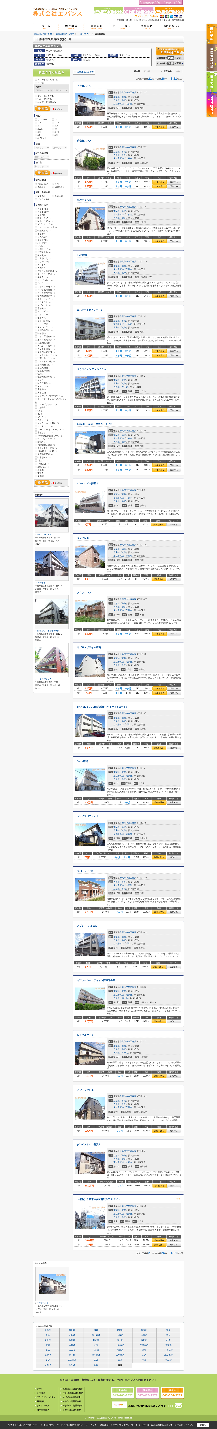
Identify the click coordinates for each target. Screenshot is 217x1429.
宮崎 (144, 1360)
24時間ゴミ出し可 (47, 451)
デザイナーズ (45, 224)
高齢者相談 (44, 240)
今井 (48, 1335)
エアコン (42, 386)
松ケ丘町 (168, 1355)
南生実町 (72, 1360)
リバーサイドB (85, 871)
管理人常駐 (44, 252)
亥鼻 (168, 1330)
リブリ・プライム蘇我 (89, 647)
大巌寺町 (120, 1345)
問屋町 (120, 1350)
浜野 (124, 100)
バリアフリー (45, 243)
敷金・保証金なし (45, 96)
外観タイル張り (46, 346)
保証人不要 (44, 230)
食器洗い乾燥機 (46, 352)
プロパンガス (45, 321)
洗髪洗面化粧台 (46, 377)
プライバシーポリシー (47, 1397)
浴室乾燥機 (44, 367)
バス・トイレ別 (46, 361)
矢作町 (72, 1365)
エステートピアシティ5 (89, 310)
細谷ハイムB (84, 200)
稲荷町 (144, 1330)
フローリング (45, 299)
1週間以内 (59, 187)
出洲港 (96, 1350)
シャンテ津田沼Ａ (43, 679)
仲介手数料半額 (46, 293)
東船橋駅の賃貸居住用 (73, 1388)
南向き (41, 473)
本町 (144, 1355)
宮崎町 (168, 1360)
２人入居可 (44, 237)
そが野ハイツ (84, 86)
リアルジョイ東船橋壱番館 (47, 631)
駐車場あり (44, 457)
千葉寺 (129, 269)
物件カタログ (43, 1410)
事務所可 (42, 234)
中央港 (72, 1350)
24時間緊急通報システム (50, 436)
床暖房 (41, 389)
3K (55, 129)
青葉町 (48, 1330)
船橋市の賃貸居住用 (72, 1401)
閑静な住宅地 (45, 221)
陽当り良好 (44, 218)
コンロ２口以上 (46, 349)
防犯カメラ (44, 442)
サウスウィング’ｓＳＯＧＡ (91, 369)
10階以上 (43, 463)
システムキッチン (47, 355)
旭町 (96, 1330)
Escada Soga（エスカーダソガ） (96, 424)
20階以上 (43, 467)
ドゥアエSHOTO (43, 534)
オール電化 (44, 324)
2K (38, 126)
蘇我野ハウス (84, 140)
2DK (56, 126)
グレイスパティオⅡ (87, 816)
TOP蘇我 (82, 255)
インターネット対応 (48, 423)
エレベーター (45, 327)
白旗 (168, 1340)
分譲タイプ (44, 249)
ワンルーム (42, 119)
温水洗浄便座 (45, 371)
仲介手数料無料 (46, 290)
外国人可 (42, 268)
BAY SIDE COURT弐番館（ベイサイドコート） (102, 707)
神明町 (72, 1345)
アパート (41, 79)
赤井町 (72, 1330)
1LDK (57, 123)
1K (55, 119)
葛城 (168, 1335)
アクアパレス (84, 592)
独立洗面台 (44, 383)
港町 (48, 1360)
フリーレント (45, 262)
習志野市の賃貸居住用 (73, 1405)
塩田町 (144, 1340)
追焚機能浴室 (45, 364)
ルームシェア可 (46, 274)
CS (40, 411)
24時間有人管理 (46, 445)
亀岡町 (72, 1340)
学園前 (129, 556)
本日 (57, 183)
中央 (48, 1350)
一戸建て (41, 83)
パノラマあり (43, 199)
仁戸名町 (168, 1350)
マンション (54, 79)
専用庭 (41, 308)
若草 (96, 1365)
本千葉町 (120, 1355)
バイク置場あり (46, 336)
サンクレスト (84, 538)
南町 (96, 1360)
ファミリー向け (46, 286)
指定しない (43, 183)
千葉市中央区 (126, 92)
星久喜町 (96, 1355)
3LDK (57, 132)
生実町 (144, 1335)
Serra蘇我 (82, 761)
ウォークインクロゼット (50, 395)
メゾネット (44, 305)
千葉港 (168, 1345)
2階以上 (42, 460)
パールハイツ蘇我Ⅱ (87, 483)
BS (40, 414)
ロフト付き (44, 302)
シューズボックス (47, 404)
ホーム (40, 1388)
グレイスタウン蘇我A (88, 1144)
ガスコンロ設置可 (47, 271)
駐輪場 (41, 333)
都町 (120, 1360)
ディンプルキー (46, 439)
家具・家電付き (46, 339)
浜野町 (48, 1355)
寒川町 (120, 1340)
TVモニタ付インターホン (50, 429)
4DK (56, 135)
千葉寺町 (144, 1345)
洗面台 (41, 374)
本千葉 (125, 387)
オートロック (45, 426)
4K (38, 135)
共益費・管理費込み (46, 102)
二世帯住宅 (44, 258)
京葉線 (116, 97)
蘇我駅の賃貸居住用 (72, 1397)
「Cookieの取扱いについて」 (161, 1425)
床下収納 (42, 392)
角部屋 (41, 476)
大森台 (129, 103)
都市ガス (42, 318)
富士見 (72, 1355)
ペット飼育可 (45, 212)
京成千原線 (118, 103)
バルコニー (44, 314)
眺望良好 (42, 255)
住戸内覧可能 (45, 454)
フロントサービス (47, 448)
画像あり (41, 196)
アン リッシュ (85, 1089)
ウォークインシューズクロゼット (51, 400)
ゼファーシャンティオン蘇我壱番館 (96, 980)
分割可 (41, 246)
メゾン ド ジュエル (87, 926)
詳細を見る (159, 127)
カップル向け (45, 280)
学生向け (42, 277)
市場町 (120, 1330)
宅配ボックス (45, 432)
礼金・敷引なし (44, 99)
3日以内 (41, 187)
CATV (41, 417)
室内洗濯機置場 (46, 296)
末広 (96, 1345)
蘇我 (134, 92)
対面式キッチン (46, 358)
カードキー (44, 265)
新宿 (48, 1345)
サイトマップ (43, 1405)
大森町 (120, 1335)
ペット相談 (44, 209)
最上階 (41, 470)
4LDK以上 (42, 138)
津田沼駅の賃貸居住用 (73, 1393)
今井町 (72, 1335)
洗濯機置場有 (45, 342)
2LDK (40, 129)
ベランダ (42, 311)
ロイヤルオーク (85, 1035)
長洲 (144, 1350)
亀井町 (48, 1340)
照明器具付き (45, 330)
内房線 (116, 100)
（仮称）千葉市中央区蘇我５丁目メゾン (98, 1199)
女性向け (42, 283)
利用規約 (41, 1401)
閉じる (203, 1425)
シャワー (42, 380)
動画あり (59, 196)
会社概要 (41, 1393)
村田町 (48, 1365)
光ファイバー (45, 420)
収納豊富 (42, 407)
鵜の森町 (96, 1335)
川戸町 (96, 1340)
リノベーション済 (47, 227)
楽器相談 (42, 215)
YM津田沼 (40, 583)
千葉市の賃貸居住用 (72, 1410)
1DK (39, 123)
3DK (39, 132)
